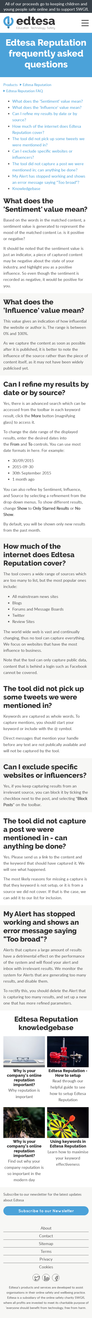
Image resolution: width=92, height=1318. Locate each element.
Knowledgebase (26, 188)
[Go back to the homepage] (29, 23)
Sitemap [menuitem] (46, 1243)
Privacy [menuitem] (46, 1259)
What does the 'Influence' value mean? (47, 107)
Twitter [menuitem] (36, 1277)
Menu (85, 23)
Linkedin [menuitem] (46, 1277)
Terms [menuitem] (46, 1251)
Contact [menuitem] (46, 1235)
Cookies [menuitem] (46, 1266)
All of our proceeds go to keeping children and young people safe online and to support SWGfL (46, 6)
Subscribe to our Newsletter (46, 1210)
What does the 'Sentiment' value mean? (47, 101)
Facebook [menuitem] (56, 1277)
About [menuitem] (46, 1228)
